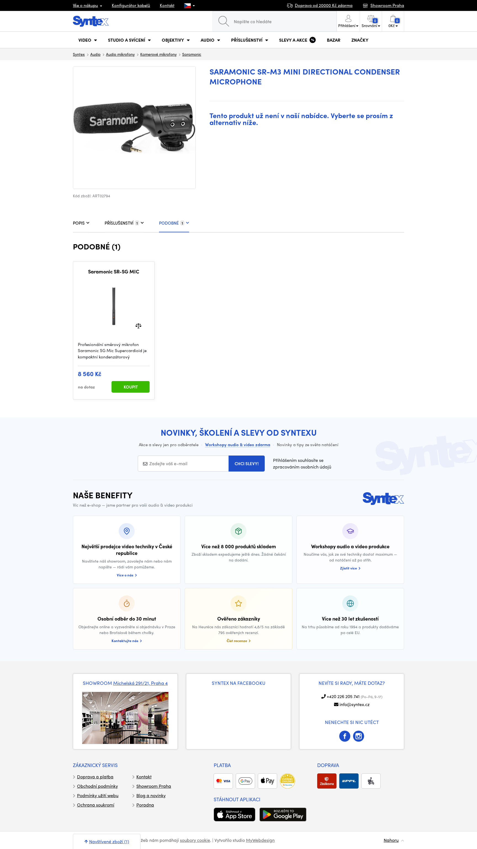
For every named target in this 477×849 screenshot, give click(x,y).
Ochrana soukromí (95, 805)
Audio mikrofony (120, 54)
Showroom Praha (153, 786)
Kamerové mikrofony (158, 54)
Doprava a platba (95, 776)
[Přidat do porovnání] (138, 325)
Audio (95, 54)
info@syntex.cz (355, 704)
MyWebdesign (260, 840)
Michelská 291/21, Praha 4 (140, 683)
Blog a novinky (151, 795)
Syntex (79, 54)
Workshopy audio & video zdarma (237, 444)
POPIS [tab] (79, 223)
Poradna (145, 805)
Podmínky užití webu (97, 795)
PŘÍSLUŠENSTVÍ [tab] (121, 223)
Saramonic (191, 54)
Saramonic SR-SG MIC (113, 271)
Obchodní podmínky (97, 786)
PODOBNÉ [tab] (171, 223)
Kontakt (167, 5)
